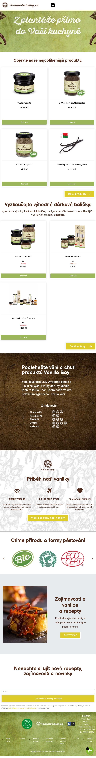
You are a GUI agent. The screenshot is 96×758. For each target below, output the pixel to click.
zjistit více (70, 635)
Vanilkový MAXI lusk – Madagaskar (72, 164)
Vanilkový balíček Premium (23, 318)
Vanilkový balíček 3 (73, 256)
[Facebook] (69, 724)
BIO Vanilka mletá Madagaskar (72, 103)
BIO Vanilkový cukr (24, 164)
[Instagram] (73, 724)
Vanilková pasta (24, 103)
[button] (53, 5)
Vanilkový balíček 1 (23, 256)
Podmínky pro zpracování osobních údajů (22, 708)
